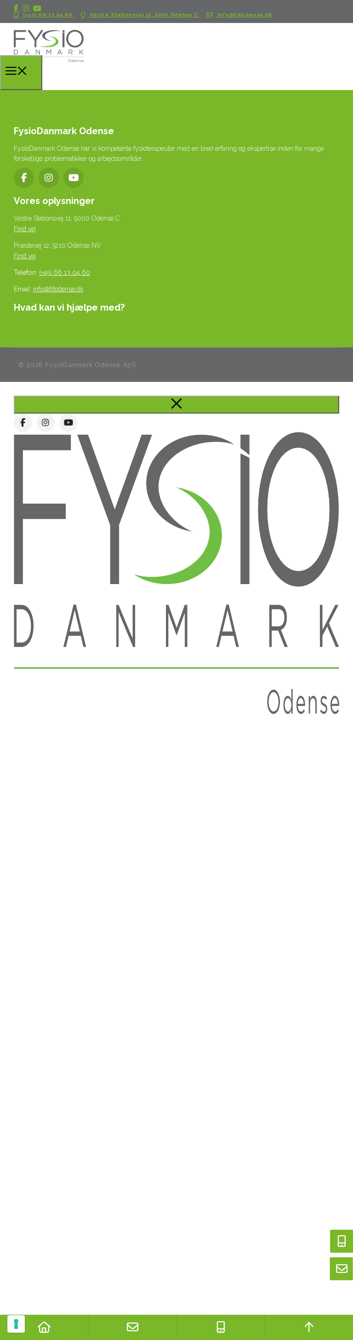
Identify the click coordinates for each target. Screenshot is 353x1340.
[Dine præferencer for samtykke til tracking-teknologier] (16, 1324)
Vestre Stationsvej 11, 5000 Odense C (144, 15)
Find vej (25, 229)
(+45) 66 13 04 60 (48, 15)
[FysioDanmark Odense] (49, 66)
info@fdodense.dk (244, 15)
